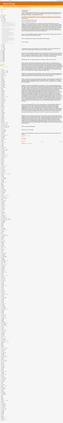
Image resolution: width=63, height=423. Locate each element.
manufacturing (2, 254)
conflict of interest (3, 130)
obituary (2, 289)
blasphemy (2, 100)
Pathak (2, 304)
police (1, 313)
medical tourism (3, 265)
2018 (2, 53)
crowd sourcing (3, 142)
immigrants (2, 212)
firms (1, 183)
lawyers (2, 243)
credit (1, 140)
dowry (1, 161)
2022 (2, 50)
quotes (1, 328)
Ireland (2, 224)
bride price (2, 106)
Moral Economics (3, 272)
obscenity (2, 290)
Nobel (1, 285)
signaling (2, 363)
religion (2, 334)
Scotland (2, 354)
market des (2, 255)
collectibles (2, 121)
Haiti (1, 199)
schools (2, 353)
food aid (2, 185)
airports (2, 80)
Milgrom (2, 269)
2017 (2, 54)
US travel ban (2, 407)
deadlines (2, 148)
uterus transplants (3, 408)
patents (2, 303)
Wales (1, 414)
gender (2, 191)
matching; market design (4, 260)
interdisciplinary (3, 217)
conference (2, 129)
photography (2, 309)
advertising (2, 74)
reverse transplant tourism (4, 342)
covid (1, 139)
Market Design (9, 4)
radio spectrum (3, 329)
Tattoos (3, 27)
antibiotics (2, 85)
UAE (1, 399)
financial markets (3, 182)
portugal (2, 316)
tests (1, 386)
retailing (2, 341)
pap (1, 300)
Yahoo (1, 419)
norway (2, 286)
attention (2, 90)
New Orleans (2, 279)
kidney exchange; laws (4, 235)
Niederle (2, 283)
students (2, 376)
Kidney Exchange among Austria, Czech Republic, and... (8, 29)
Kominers (2, 237)
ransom (2, 330)
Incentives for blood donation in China (6, 31)
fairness (2, 180)
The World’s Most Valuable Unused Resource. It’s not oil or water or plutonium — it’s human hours (41, 16)
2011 (2, 59)
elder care (2, 169)
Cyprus (2, 143)
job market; (2, 229)
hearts (1, 202)
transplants (2, 394)
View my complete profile (4, 66)
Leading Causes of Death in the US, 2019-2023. (7, 37)
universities (2, 403)
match (1, 259)
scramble (2, 355)
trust (1, 396)
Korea (1, 238)
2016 (2, 55)
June (2, 45)
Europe (2, 176)
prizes (1, 321)
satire (1, 349)
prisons (2, 319)
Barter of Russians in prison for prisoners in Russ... (8, 43)
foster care (2, 186)
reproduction (2, 336)
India (1, 214)
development (2, 153)
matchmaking (2, 261)
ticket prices (2, 388)
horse (1, 206)
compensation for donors (4, 126)
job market (2, 228)
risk (1, 344)
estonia (2, 175)
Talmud (2, 382)
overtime (2, 299)
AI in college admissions (5, 36)
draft (1, 162)
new (1, 278)
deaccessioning (3, 147)
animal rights (2, 84)
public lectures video (3, 325)
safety (1, 346)
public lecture (2, 324)
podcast (2, 312)
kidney (1, 234)
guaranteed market (3, 198)
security (2, 357)
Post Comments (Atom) (29, 143)
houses (2, 209)
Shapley (2, 361)
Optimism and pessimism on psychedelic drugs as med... (9, 23)
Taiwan (2, 381)
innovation (2, 215)
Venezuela (2, 410)
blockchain (2, 101)
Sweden (2, 380)
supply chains (2, 378)
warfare (2, 415)
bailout (1, 93)
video (1, 411)
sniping (2, 366)
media (1, 264)
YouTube (2, 420)
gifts (1, 194)
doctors (2, 160)
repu (1, 337)
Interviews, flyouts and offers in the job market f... (8, 40)
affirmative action (3, 75)
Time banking (25, 10)
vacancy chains (3, 409)
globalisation (2, 195)
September (3, 20)
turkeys (2, 398)
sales (1, 347)
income (2, 213)
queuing (2, 327)
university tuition (3, 404)
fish (1, 184)
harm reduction (3, 200)
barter (24, 136)
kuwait (1, 239)
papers (2, 301)
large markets (2, 241)
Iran (1, 223)
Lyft (1, 251)
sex (1, 359)
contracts (2, 134)
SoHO (1, 368)
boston (1, 104)
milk (1, 270)
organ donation (3, 297)
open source (2, 293)
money (1, 271)
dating (1, 146)
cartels (1, 111)
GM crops (2, 196)
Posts (2, 10)
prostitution (2, 322)
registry (2, 333)
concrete (2, 128)
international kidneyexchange (5, 219)
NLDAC (2, 284)
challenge (2, 113)
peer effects (2, 305)
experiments (2, 177)
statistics (2, 375)
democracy (2, 151)
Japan (1, 227)
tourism (2, 390)
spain (1, 369)
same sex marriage (3, 348)
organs (2, 298)
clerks (1, 119)
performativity (2, 307)
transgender (2, 392)
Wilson (1, 418)
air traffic (2, 78)
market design (2, 256)
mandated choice (3, 253)
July (2, 44)
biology (2, 99)
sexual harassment (3, 360)
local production (3, 249)
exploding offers (3, 178)
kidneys (2, 236)
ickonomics (2, 211)
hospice (2, 207)
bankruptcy (2, 94)
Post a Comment (24, 140)
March (3, 47)
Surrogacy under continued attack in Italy (7, 28)
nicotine (2, 282)
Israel (1, 225)
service (2, 358)
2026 (2, 16)
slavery (2, 365)
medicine (2, 266)
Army (1, 88)
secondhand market (3, 356)
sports (1, 372)
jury (1, 232)
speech (2, 370)
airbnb (1, 79)
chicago (2, 115)
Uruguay (2, 406)
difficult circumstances (3, 154)
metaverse (2, 267)
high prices (2, 203)
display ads (2, 158)
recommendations (3, 331)
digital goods (2, 155)
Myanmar (2, 274)
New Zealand (2, 280)
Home (42, 141)
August (3, 21)
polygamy (2, 315)
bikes (1, 98)
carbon (2, 110)
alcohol (2, 81)
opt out (1, 296)
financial (2, 181)
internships (2, 221)
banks (1, 95)
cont (1, 133)
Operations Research (3, 294)
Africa (1, 76)
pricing (1, 318)
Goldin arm (3, 42)
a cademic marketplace (4, 70)
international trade (3, 220)
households (2, 208)
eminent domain (3, 170)
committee (2, 124)
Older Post (60, 141)
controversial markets (3, 135)
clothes (2, 120)
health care (2, 201)
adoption (2, 73)
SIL (1, 364)
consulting (2, 132)
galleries (2, 188)
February (3, 48)
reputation (2, 339)
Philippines (2, 308)
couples (2, 138)
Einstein (2, 168)
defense (2, 150)
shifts (1, 362)
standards (2, 373)
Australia (2, 92)
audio (1, 91)
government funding (3, 197)
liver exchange (3, 247)
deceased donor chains (4, 149)
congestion (2, 131)
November (3, 19)
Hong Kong (2, 205)
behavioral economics (4, 96)
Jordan (2, 230)
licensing (2, 245)
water (1, 416)
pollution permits (3, 314)
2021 (2, 51)
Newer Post (23, 141)
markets (2, 258)
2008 (2, 61)
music (1, 273)
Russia (2, 345)
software (2, 367)
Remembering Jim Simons (5, 41)
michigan (2, 268)
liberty (1, 244)
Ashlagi (2, 89)
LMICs (1, 248)
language (2, 240)
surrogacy (2, 379)
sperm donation (3, 371)
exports (2, 179)
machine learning (3, 252)
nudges (2, 288)
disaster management (3, 156)
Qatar (1, 326)
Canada (2, 109)
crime (1, 141)
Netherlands (2, 277)
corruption (2, 137)
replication (2, 335)
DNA (1, 159)
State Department (3, 374)
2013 (2, 57)
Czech (1, 144)
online (1, 291)
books (1, 103)
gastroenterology (3, 190)
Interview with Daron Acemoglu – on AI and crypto (8, 32)
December (3, 18)
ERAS (1, 174)
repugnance (2, 338)
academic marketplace (4, 72)
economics (2, 166)
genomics (2, 192)
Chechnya (2, 114)
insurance (2, 216)
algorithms (2, 82)
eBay (1, 164)
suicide (2, 377)
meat (1, 263)
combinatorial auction (3, 123)
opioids (2, 295)
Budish (2, 107)
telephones (2, 384)
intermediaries (2, 218)
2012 (2, 58)
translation (2, 393)
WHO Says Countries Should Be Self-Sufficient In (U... (8, 24)
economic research (3, 165)
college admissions (3, 122)
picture (1, 310)
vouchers (2, 413)
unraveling (2, 405)
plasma (2, 311)
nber (1, 276)
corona (2, 136)
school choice (2, 352)
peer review (2, 306)
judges (1, 231)
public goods (2, 323)
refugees (2, 332)
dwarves (2, 163)
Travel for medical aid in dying (5, 26)
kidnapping (2, 233)
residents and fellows (3, 340)
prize (1, 320)
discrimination (2, 157)
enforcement (2, 172)
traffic (1, 391)
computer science (3, 127)
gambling (2, 189)
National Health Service (4, 275)
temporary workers (3, 385)
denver (2, 152)
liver (1, 246)
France (2, 187)
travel (1, 395)
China (1, 116)
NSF (1, 287)
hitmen (1, 204)
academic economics (3, 71)
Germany (2, 193)
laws (1, 242)
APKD (1, 86)
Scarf (1, 351)
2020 (2, 52)
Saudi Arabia (2, 350)
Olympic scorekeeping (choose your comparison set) (8, 34)
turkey (1, 397)
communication (3, 125)
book (1, 102)
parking (2, 302)
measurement (2, 262)
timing (1, 389)
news (1, 281)
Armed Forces (2, 87)
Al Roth (3, 65)
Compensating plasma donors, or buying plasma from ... (8, 22)
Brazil (1, 105)
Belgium (2, 97)
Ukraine (2, 402)
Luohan (2, 250)
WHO (1, 417)
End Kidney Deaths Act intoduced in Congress (7, 35)
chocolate (2, 117)
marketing (2, 257)
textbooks (2, 387)
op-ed (1, 292)
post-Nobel (2, 317)
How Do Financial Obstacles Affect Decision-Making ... (8, 39)
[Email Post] (29, 135)
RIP (1, 343)
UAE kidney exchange (4, 400)
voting (1, 412)
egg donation (2, 167)
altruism (2, 83)
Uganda (2, 401)
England (2, 173)
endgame (2, 171)
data (1, 145)
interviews (2, 222)
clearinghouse (2, 118)
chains (1, 112)
